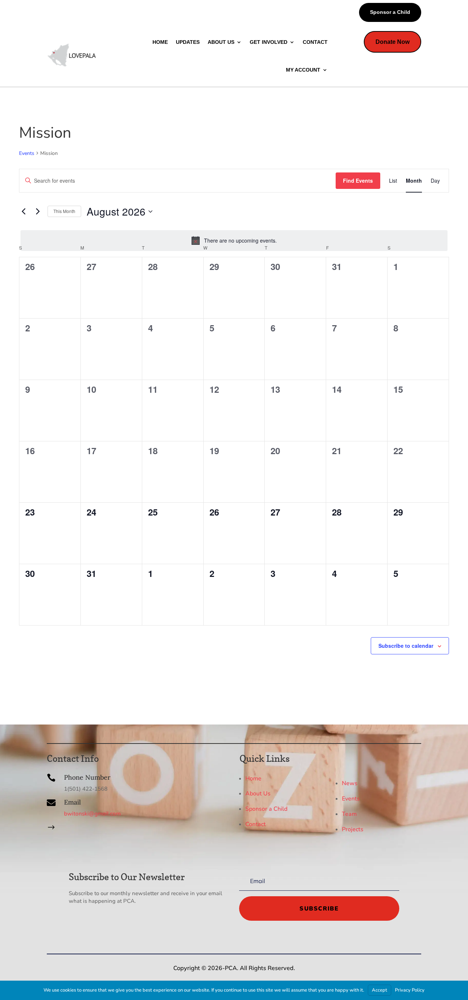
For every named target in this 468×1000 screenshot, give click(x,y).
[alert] (234, 240)
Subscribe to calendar (405, 645)
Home (253, 778)
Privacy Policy (409, 990)
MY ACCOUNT (303, 70)
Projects (352, 829)
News (350, 783)
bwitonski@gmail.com (92, 813)
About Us (258, 794)
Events (26, 153)
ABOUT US (221, 42)
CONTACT (315, 42)
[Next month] (37, 211)
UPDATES (188, 42)
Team (349, 814)
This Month (64, 211)
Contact (255, 824)
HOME (160, 42)
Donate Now (392, 42)
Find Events (358, 180)
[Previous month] (23, 211)
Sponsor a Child (390, 12)
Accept (379, 990)
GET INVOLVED (268, 42)
